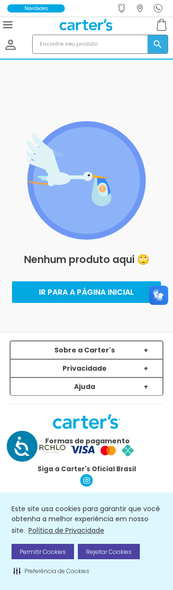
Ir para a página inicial (86, 292)
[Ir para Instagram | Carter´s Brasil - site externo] (86, 484)
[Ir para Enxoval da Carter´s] (122, 8)
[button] (51, 570)
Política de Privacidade (66, 530)
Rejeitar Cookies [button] (109, 552)
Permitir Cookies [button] (43, 552)
